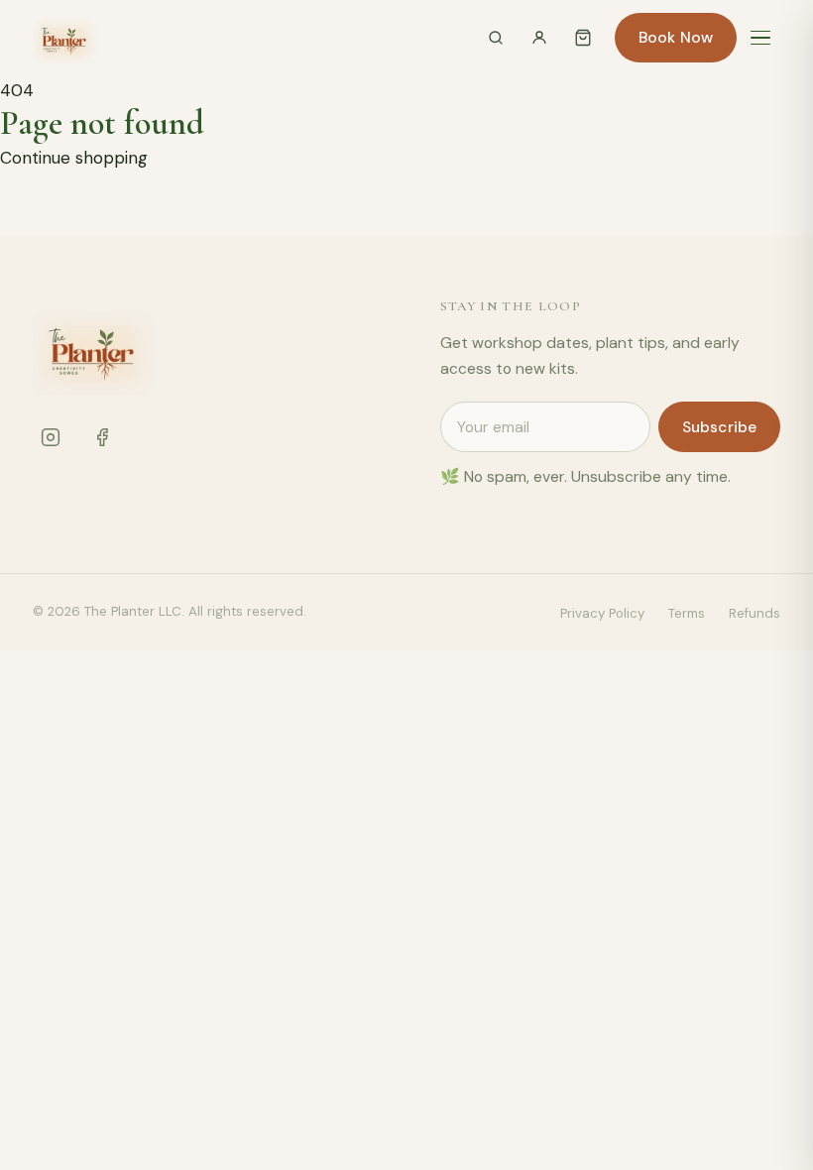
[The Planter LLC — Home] (65, 37)
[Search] (496, 38)
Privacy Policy (602, 613)
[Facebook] (102, 437)
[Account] (539, 38)
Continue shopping (74, 158)
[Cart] (583, 38)
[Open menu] (760, 38)
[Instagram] (50, 437)
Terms (686, 613)
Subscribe (719, 426)
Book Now (676, 37)
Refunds (754, 613)
